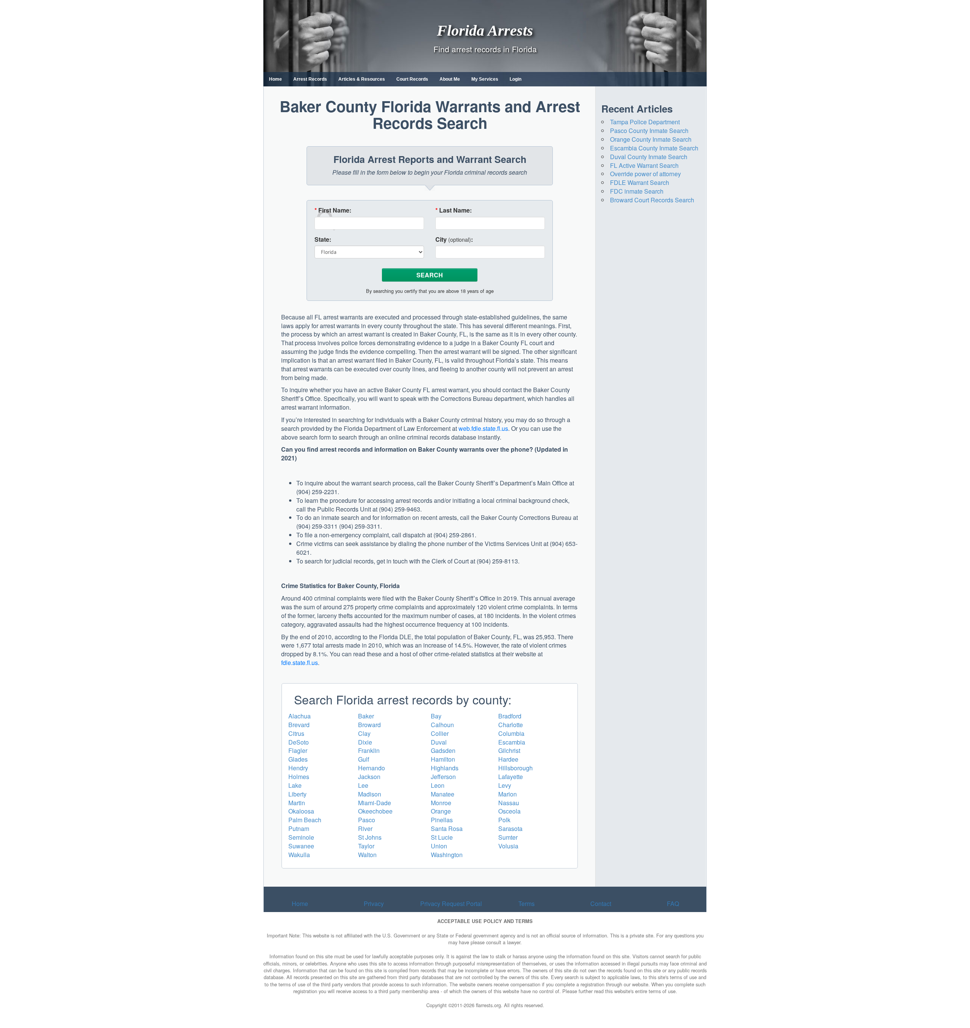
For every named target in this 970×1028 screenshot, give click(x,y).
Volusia (508, 846)
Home (275, 79)
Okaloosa (301, 811)
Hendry (298, 768)
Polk (504, 819)
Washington (447, 854)
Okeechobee (375, 811)
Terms (526, 903)
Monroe (441, 802)
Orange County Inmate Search (651, 139)
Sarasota (510, 828)
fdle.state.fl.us (299, 662)
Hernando (371, 768)
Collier (440, 733)
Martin (296, 802)
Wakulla (299, 854)
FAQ (673, 903)
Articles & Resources (361, 79)
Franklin (369, 750)
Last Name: (453, 210)
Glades (298, 759)
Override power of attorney (645, 173)
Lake (295, 785)
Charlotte (510, 724)
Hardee (508, 759)
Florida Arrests (485, 30)
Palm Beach (304, 819)
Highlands (444, 768)
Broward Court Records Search (652, 200)
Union (439, 846)
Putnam (298, 828)
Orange (441, 811)
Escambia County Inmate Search (654, 148)
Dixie (365, 742)
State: (322, 239)
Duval (439, 742)
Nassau (508, 802)
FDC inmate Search (636, 191)
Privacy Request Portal (451, 903)
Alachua (299, 716)
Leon (437, 785)
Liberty (297, 794)
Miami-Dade (374, 802)
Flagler (297, 750)
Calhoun (442, 724)
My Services (484, 79)
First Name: (332, 210)
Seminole (301, 837)
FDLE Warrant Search (639, 182)
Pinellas (442, 819)
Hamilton (443, 759)
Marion (507, 794)
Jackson (369, 776)
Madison (369, 794)
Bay (436, 716)
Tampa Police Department (645, 121)
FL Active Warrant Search (644, 165)
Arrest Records (310, 79)
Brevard (299, 724)
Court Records (412, 79)
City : (454, 239)
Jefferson (443, 776)
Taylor (366, 846)
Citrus (296, 733)
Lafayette (510, 776)
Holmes (298, 776)
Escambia (511, 742)
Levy (504, 785)
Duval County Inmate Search (648, 156)
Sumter (508, 837)
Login (515, 79)
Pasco (366, 819)
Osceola (509, 811)
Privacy (374, 903)
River (365, 828)
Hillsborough (515, 768)
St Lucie (442, 837)
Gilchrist (509, 750)
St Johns (370, 837)
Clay (364, 733)
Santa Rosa (447, 828)
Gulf (363, 759)
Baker (366, 716)
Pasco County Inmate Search (649, 130)
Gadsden (443, 750)
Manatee (442, 794)
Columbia (511, 733)
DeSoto (298, 742)
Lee (363, 785)
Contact (600, 903)
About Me (450, 79)
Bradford (509, 716)
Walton (367, 854)
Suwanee (301, 846)
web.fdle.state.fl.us (483, 428)
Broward (369, 724)
